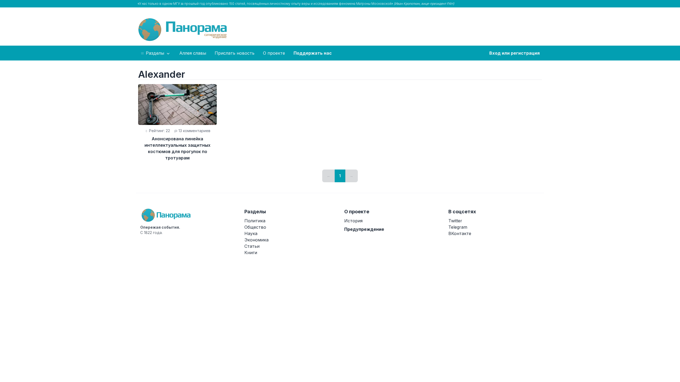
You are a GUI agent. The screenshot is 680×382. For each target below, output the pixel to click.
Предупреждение (364, 229)
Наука (250, 233)
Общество (255, 227)
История (353, 220)
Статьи (252, 246)
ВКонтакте (459, 233)
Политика (254, 220)
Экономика (256, 239)
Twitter (455, 220)
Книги (250, 252)
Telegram (457, 227)
